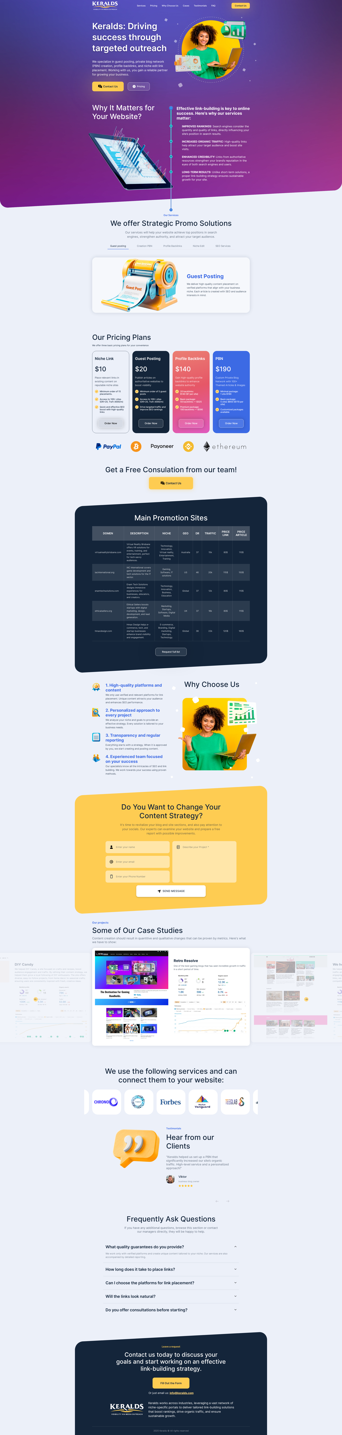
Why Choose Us (170, 5)
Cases (186, 5)
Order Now (110, 423)
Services (141, 5)
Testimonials (200, 5)
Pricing (153, 5)
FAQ (213, 5)
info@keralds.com (182, 1393)
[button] (36, 999)
